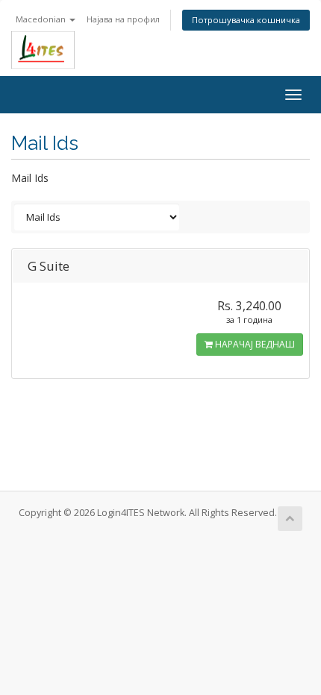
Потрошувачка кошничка (246, 19)
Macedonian (42, 19)
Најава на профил (123, 19)
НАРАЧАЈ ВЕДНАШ (254, 344)
